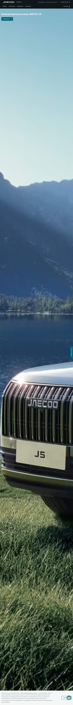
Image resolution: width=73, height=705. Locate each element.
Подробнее (6, 18)
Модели (5, 6)
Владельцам (20, 6)
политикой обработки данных (29, 693)
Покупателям (12, 6)
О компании (28, 6)
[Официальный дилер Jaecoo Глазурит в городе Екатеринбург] (8, 2)
